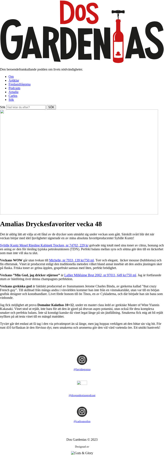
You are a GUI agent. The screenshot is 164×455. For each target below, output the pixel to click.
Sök (11, 99)
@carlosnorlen (82, 421)
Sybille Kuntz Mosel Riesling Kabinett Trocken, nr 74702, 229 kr (44, 245)
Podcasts (14, 88)
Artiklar (14, 80)
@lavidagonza (82, 369)
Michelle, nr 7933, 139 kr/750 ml (71, 260)
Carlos (13, 96)
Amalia (13, 92)
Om (11, 76)
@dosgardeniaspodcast (82, 395)
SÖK (51, 107)
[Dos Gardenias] (82, 62)
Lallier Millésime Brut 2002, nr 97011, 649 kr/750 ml (100, 275)
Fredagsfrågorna (20, 84)
